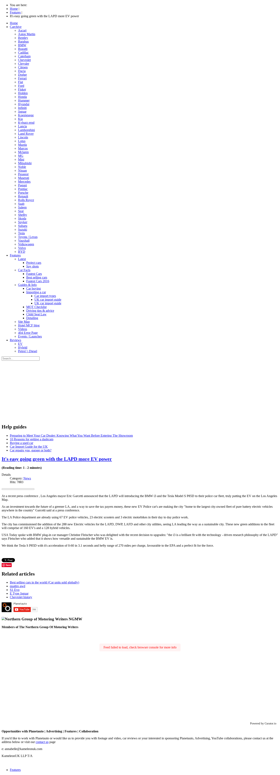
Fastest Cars (34, 273)
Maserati (23, 178)
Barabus (23, 41)
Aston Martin (26, 34)
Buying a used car (21, 443)
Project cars (33, 262)
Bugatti (22, 49)
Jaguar (22, 111)
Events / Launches (30, 336)
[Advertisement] (140, 391)
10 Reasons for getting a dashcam (31, 439)
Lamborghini (26, 130)
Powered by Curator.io (263, 723)
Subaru (22, 226)
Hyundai (23, 104)
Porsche (23, 192)
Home (14, 23)
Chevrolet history (21, 597)
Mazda (22, 144)
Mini (21, 159)
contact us (42, 742)
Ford (21, 85)
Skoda (22, 218)
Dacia (22, 71)
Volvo (22, 248)
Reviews (15, 340)
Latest (22, 259)
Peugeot (23, 174)
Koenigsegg (26, 115)
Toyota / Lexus (28, 237)
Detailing (32, 318)
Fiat (20, 82)
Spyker (22, 222)
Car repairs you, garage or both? (30, 450)
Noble (22, 167)
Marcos (23, 148)
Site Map (24, 321)
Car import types (45, 296)
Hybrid (22, 347)
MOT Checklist (36, 307)
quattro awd (17, 586)
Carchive (16, 26)
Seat (21, 211)
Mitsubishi (25, 163)
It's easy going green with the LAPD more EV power (57, 459)
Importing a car (36, 292)
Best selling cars (36, 277)
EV (20, 344)
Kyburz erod (26, 122)
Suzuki (22, 229)
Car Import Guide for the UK (29, 446)
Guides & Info (27, 285)
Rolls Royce (26, 200)
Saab (21, 203)
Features (15, 255)
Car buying (33, 288)
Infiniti (22, 108)
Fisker (22, 89)
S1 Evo (14, 589)
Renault (23, 196)
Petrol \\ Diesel (27, 351)
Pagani (22, 185)
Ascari (22, 30)
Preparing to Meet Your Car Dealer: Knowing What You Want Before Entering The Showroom (71, 435)
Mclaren (23, 152)
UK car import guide (47, 299)
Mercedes (24, 181)
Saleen (22, 207)
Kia (20, 119)
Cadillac (23, 52)
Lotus (21, 141)
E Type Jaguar (19, 593)
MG (20, 155)
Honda (22, 97)
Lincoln (23, 137)
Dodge (22, 74)
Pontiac (23, 189)
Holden (23, 93)
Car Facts (24, 270)
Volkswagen (26, 244)
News (27, 478)
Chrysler (23, 63)
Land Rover (26, 133)
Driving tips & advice (40, 310)
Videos (22, 329)
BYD (21, 251)
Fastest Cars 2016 (37, 281)
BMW (22, 45)
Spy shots (32, 266)
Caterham (24, 56)
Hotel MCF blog (29, 325)
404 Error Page (28, 332)
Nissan (22, 170)
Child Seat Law (36, 314)
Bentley (23, 38)
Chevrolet (24, 60)
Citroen (23, 67)
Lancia (22, 126)
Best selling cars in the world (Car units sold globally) (44, 582)
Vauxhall (24, 240)
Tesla (21, 233)
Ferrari (22, 78)
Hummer (24, 100)
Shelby (22, 214)
